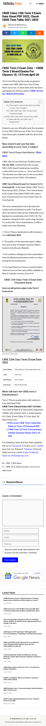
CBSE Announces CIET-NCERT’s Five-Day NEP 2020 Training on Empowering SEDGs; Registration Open (21, 610)
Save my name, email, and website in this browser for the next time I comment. (22, 551)
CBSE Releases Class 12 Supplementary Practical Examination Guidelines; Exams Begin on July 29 (21, 599)
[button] (30, 3)
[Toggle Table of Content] (38, 102)
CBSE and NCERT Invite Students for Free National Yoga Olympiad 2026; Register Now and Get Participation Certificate (21, 644)
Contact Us (37, 722)
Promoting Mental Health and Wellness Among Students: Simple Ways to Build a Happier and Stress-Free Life (22, 656)
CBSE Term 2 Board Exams (17, 466)
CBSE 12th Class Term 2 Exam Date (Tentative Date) (23, 112)
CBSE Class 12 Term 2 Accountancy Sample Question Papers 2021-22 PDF (25, 432)
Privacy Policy (10, 722)
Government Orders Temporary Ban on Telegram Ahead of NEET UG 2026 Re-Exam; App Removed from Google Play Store (22, 621)
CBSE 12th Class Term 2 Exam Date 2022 (21, 116)
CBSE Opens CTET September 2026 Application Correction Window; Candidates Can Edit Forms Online (22, 633)
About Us (28, 722)
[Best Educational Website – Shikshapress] (12, 3)
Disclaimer (20, 722)
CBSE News (16, 463)
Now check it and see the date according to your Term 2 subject (24, 106)
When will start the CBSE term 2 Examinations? (21, 120)
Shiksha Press (22, 25)
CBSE (7, 463)
